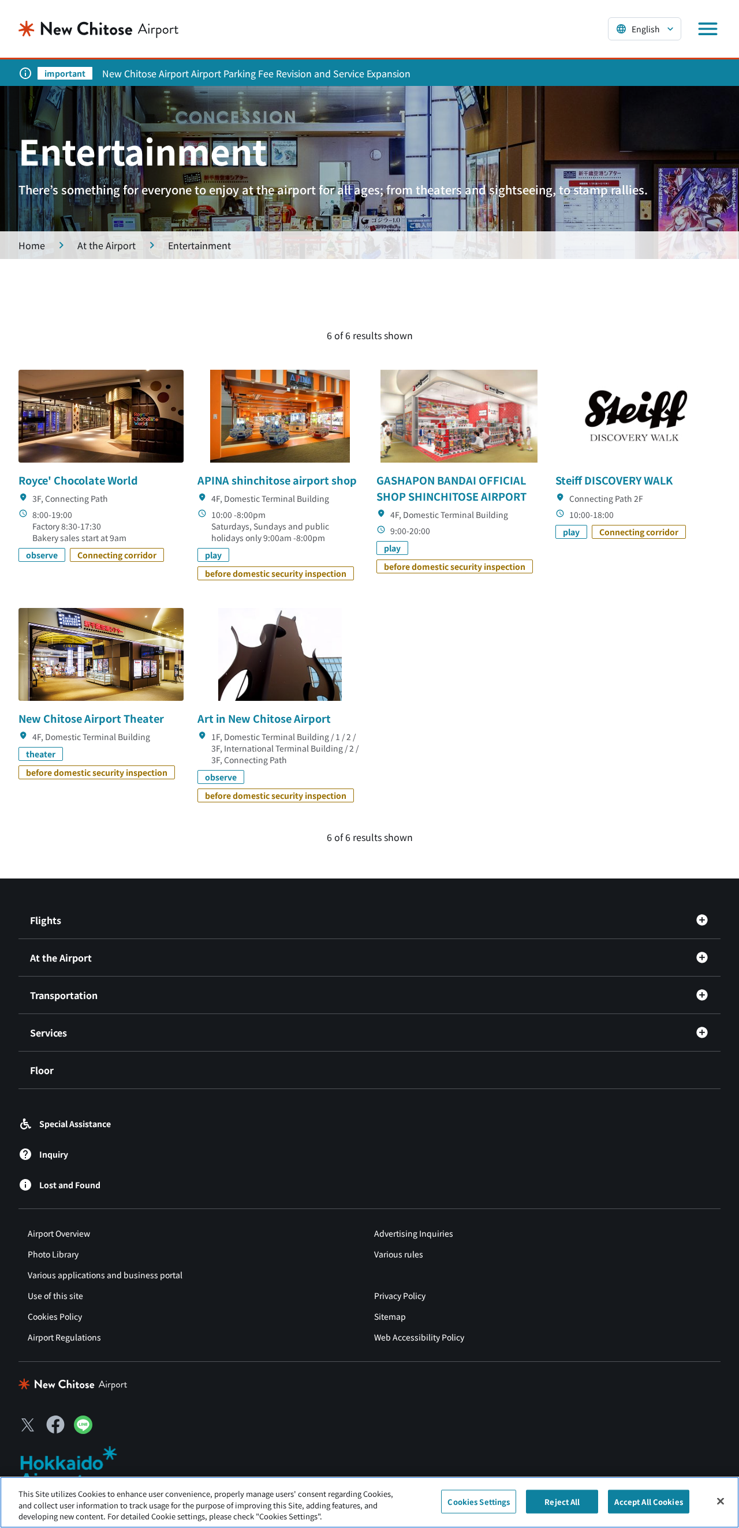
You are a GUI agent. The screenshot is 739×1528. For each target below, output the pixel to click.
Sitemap (390, 1316)
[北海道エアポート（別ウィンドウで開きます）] (78, 1467)
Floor (42, 1070)
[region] (369, 1502)
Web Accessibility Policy (419, 1337)
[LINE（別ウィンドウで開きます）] (83, 1430)
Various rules (398, 1254)
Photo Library (53, 1254)
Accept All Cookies (648, 1501)
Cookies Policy (55, 1316)
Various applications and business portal (105, 1275)
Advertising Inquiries (413, 1233)
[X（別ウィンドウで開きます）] (27, 1425)
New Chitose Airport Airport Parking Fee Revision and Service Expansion (256, 73)
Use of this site (55, 1295)
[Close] (720, 1501)
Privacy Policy (400, 1295)
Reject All (562, 1501)
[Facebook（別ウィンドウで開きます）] (55, 1425)
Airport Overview (59, 1233)
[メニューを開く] (708, 29)
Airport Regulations (64, 1337)
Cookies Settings (478, 1501)
